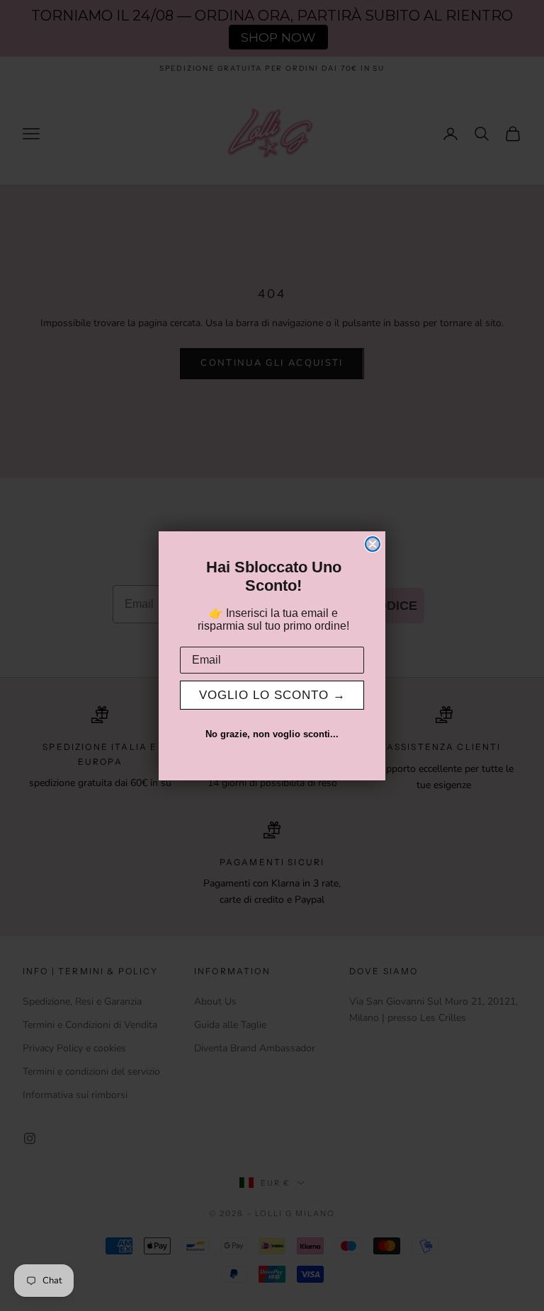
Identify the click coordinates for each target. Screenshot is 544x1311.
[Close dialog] (373, 544)
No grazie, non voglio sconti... (272, 734)
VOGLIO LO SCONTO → (272, 695)
